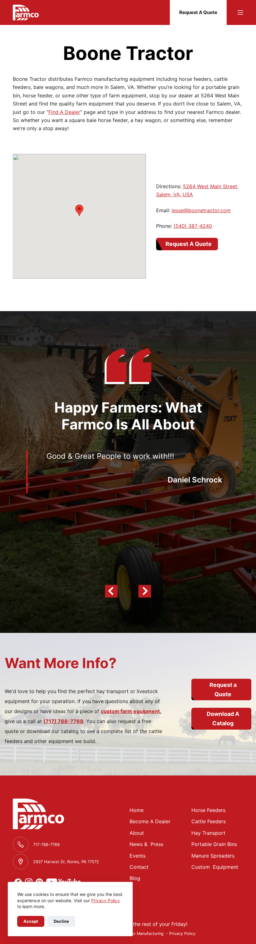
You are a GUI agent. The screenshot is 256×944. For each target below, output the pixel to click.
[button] (79, 210)
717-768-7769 (46, 844)
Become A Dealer (150, 821)
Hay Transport (208, 833)
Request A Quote (198, 12)
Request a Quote (223, 689)
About (137, 833)
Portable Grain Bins (214, 844)
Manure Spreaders (212, 856)
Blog (135, 878)
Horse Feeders (208, 810)
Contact (139, 867)
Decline (61, 921)
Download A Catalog (223, 718)
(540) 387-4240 (193, 226)
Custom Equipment (214, 867)
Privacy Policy (105, 900)
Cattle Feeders (208, 821)
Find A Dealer (64, 112)
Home (137, 810)
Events (137, 856)
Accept (30, 921)
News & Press (146, 844)
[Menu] (240, 12)
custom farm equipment (130, 711)
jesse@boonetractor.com (201, 210)
